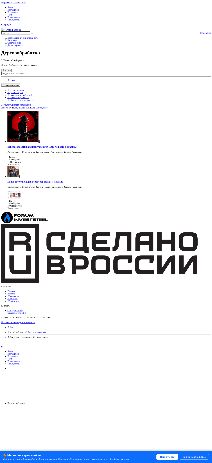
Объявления (13, 296)
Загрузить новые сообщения (16, 105)
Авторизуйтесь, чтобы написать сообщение (24, 107)
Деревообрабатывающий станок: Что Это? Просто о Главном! (42, 146)
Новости (11, 294)
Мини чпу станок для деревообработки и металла (35, 181)
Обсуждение (13, 301)
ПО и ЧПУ (12, 299)
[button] (6, 24)
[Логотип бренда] (11, 30)
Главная (11, 291)
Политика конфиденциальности (18, 322)
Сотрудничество (15, 310)
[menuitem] (11, 80)
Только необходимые (194, 457)
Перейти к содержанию (13, 2)
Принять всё (167, 457)
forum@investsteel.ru (16, 313)
